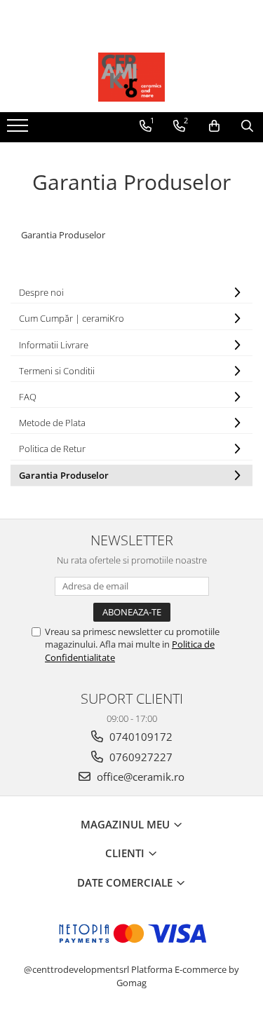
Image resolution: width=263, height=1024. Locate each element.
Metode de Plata (52, 422)
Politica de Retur (52, 448)
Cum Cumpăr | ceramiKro (71, 318)
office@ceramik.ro (139, 777)
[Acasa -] (132, 77)
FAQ (27, 396)
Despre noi (41, 292)
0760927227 (140, 757)
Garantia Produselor (64, 475)
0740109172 (140, 737)
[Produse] (19, 129)
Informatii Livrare (53, 345)
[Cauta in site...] (247, 126)
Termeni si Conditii (57, 370)
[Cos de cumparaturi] (214, 126)
